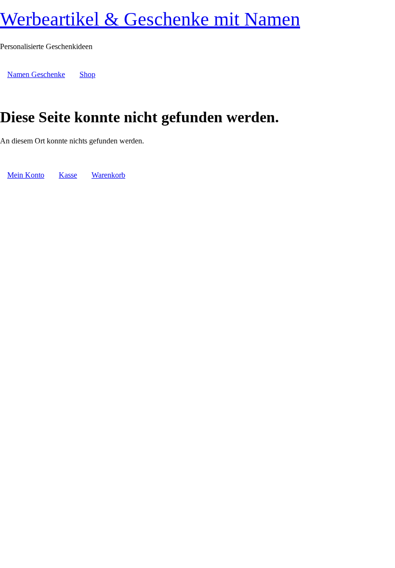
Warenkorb (108, 175)
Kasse (68, 175)
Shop (87, 74)
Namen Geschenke (36, 74)
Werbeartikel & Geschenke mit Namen (150, 19)
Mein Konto (25, 175)
